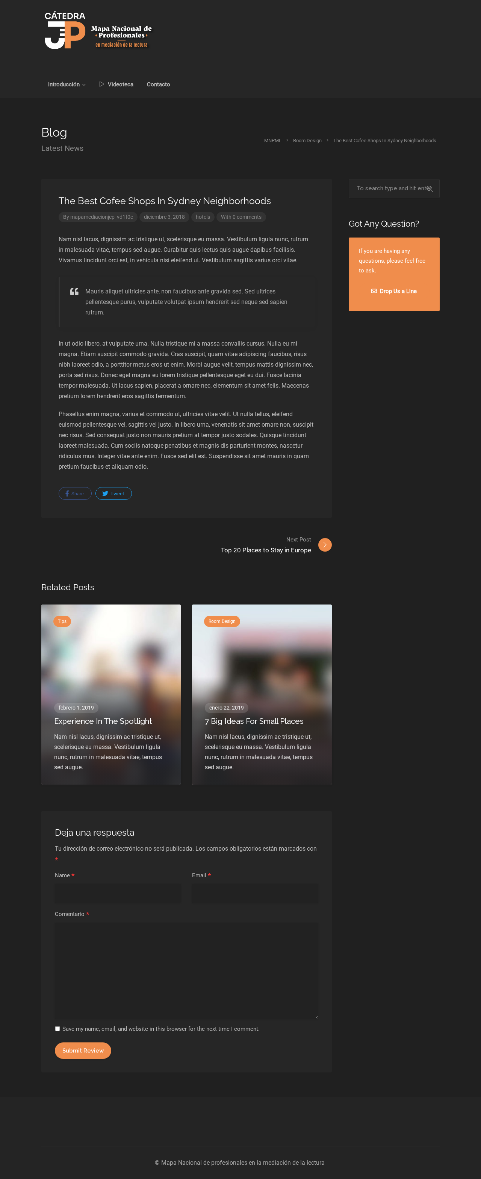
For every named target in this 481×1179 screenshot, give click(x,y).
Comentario (72, 914)
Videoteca (119, 84)
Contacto (158, 84)
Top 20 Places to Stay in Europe (266, 545)
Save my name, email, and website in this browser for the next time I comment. (161, 1029)
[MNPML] (98, 30)
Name (65, 875)
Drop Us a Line (397, 291)
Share (77, 493)
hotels (203, 217)
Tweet (116, 493)
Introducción (64, 84)
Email (201, 875)
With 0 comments (241, 217)
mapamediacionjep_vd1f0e (101, 217)
